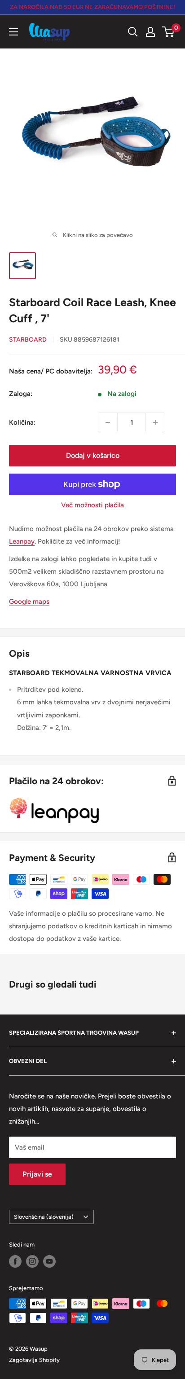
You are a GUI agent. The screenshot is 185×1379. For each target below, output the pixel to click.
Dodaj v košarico (92, 455)
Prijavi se (37, 1174)
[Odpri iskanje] (133, 32)
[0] (168, 31)
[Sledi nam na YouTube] (49, 1261)
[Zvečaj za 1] (155, 422)
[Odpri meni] (13, 31)
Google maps (29, 601)
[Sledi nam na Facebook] (15, 1261)
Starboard (28, 339)
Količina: (22, 422)
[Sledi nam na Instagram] (32, 1261)
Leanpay (22, 541)
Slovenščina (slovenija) (44, 1216)
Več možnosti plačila (92, 505)
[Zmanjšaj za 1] (107, 422)
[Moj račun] (150, 32)
